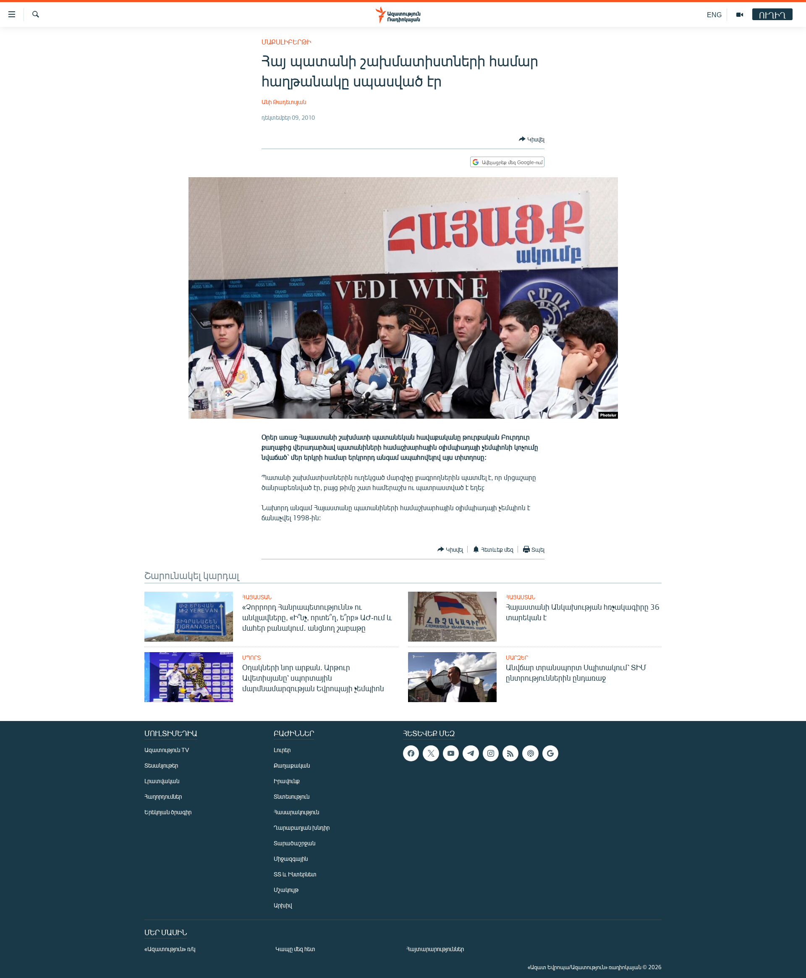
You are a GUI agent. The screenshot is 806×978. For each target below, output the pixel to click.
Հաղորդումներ (163, 796)
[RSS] (510, 753)
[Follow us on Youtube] (451, 753)
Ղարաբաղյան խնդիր (302, 827)
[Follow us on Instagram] (491, 753)
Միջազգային (291, 858)
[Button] (531, 139)
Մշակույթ (286, 889)
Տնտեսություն (291, 796)
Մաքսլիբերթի (286, 42)
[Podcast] (530, 753)
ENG (714, 14)
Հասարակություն (296, 811)
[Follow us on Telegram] (471, 753)
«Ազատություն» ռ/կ (169, 948)
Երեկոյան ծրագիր (167, 811)
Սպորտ (251, 657)
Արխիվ (283, 905)
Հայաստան (257, 597)
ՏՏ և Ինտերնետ (295, 874)
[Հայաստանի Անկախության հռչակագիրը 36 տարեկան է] (452, 617)
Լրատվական (161, 780)
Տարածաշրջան (294, 843)
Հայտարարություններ (435, 948)
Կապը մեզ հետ (295, 948)
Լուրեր (282, 749)
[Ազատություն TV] (739, 14)
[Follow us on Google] (550, 753)
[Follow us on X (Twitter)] (431, 753)
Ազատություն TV (166, 749)
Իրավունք (287, 780)
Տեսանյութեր (161, 765)
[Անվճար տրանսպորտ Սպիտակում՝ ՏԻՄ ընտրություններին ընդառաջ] (452, 677)
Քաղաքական (292, 765)
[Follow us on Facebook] (411, 753)
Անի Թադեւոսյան (284, 101)
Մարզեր (517, 657)
